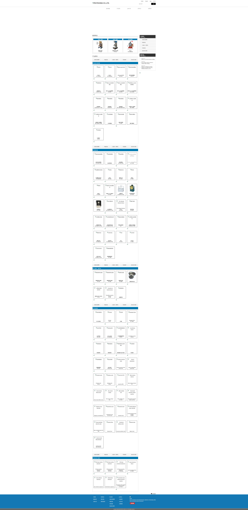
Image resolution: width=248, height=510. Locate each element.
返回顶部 (154, 493)
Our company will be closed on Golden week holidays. (147, 62)
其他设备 (111, 503)
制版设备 (106, 59)
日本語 (142, 1)
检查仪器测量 (96, 59)
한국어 (154, 1)
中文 (150, 1)
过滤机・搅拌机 (115, 59)
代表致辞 (121, 499)
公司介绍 (121, 501)
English (146, 1)
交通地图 (121, 503)
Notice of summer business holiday (148, 59)
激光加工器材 (133, 59)
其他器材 (124, 59)
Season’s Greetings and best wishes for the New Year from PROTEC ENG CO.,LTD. (147, 67)
